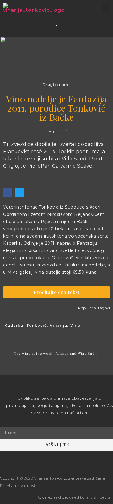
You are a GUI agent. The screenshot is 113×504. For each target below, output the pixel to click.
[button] (106, 7)
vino (75, 325)
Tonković (36, 325)
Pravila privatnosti (18, 485)
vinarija (58, 325)
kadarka (14, 325)
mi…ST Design (99, 497)
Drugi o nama (56, 84)
